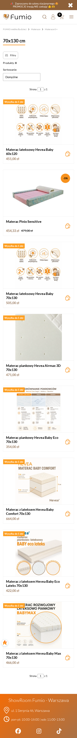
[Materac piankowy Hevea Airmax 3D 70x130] (38, 337)
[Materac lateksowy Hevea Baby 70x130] (38, 265)
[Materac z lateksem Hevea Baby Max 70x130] (38, 625)
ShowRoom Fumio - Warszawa (38, 700)
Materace (35, 29)
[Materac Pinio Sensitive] (38, 193)
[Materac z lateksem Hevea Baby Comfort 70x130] (38, 481)
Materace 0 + (51, 29)
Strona (33, 89)
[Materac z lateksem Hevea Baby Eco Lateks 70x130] (38, 553)
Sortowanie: (10, 69)
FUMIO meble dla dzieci (15, 29)
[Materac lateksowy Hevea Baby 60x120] (38, 121)
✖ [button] (70, 5)
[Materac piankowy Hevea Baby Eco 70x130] (38, 409)
